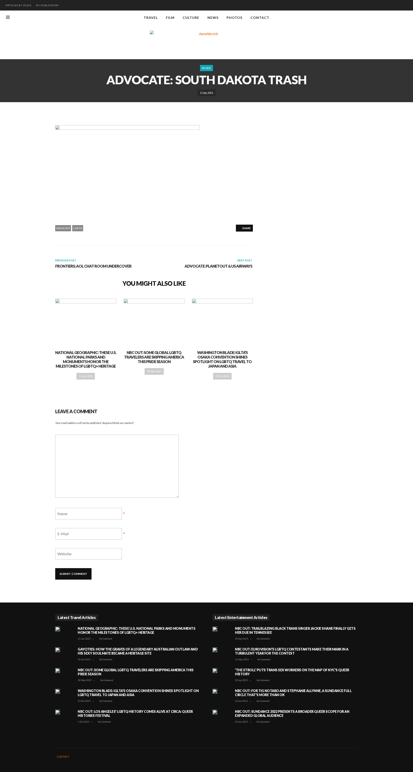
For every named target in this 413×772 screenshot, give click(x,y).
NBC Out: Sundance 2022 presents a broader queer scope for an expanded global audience (292, 713)
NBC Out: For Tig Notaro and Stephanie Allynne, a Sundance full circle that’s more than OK (293, 693)
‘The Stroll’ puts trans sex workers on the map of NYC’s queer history (292, 672)
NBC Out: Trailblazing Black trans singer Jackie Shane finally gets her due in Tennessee (295, 630)
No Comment (105, 638)
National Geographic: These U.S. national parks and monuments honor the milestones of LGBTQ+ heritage (85, 359)
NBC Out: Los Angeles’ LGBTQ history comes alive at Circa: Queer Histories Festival (135, 713)
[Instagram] (390, 17)
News (206, 68)
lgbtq (77, 228)
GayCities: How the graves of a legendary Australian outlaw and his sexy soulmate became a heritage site (138, 651)
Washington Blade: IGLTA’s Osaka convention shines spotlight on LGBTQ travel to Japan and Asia (222, 359)
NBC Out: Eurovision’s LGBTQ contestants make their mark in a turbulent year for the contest (291, 651)
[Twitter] (405, 17)
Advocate (63, 228)
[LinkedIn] (398, 17)
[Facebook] (382, 17)
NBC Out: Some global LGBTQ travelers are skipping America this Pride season (154, 357)
